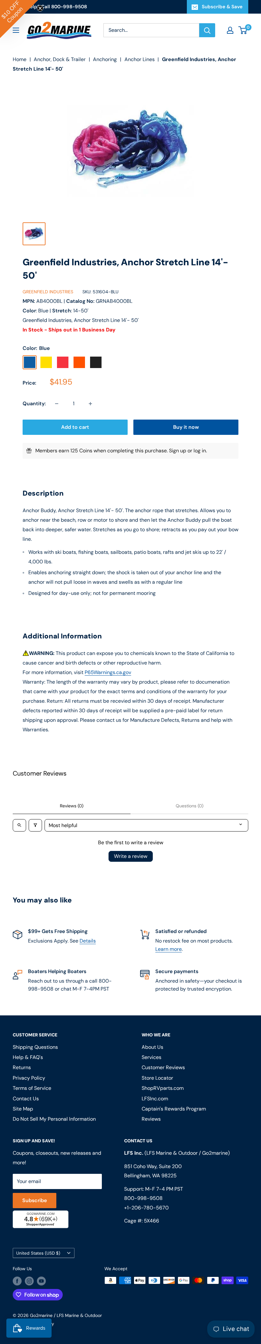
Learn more (168, 949)
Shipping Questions (35, 1047)
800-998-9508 (143, 1198)
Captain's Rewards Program (174, 1108)
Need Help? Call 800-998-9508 (50, 6)
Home (19, 59)
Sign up (177, 450)
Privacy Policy (29, 1078)
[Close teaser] (40, 8)
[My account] (230, 30)
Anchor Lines (139, 59)
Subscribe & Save (222, 6)
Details (88, 940)
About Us (152, 1047)
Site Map (23, 1108)
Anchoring (105, 59)
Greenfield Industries (48, 292)
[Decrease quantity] (56, 403)
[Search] (207, 30)
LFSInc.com (155, 1098)
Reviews (151, 1119)
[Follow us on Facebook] (17, 1281)
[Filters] (35, 825)
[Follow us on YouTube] (41, 1281)
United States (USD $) (38, 1253)
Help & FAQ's (28, 1057)
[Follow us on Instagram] (29, 1281)
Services (151, 1057)
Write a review (130, 856)
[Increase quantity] (90, 403)
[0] (243, 30)
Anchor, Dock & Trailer (60, 59)
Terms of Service (32, 1088)
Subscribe (34, 1200)
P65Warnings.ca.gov (108, 672)
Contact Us (26, 1098)
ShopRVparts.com (163, 1088)
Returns (22, 1067)
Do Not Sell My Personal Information (54, 1119)
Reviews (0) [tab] (71, 806)
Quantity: (34, 403)
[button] (19, 19)
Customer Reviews (163, 1067)
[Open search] (19, 825)
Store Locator (157, 1078)
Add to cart (75, 427)
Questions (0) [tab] (189, 806)
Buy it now (186, 427)
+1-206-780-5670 (146, 1207)
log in (200, 450)
